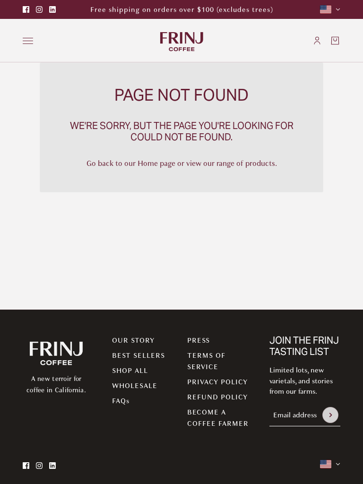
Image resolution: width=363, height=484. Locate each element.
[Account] (317, 40)
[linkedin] (52, 9)
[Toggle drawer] (28, 41)
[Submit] (330, 415)
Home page (156, 163)
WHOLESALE (134, 385)
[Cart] (335, 40)
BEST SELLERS (138, 355)
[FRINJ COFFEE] (182, 40)
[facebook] (26, 9)
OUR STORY (133, 340)
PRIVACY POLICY (217, 382)
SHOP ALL (130, 370)
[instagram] (39, 9)
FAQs (121, 401)
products (260, 163)
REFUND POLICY (217, 397)
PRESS (198, 340)
